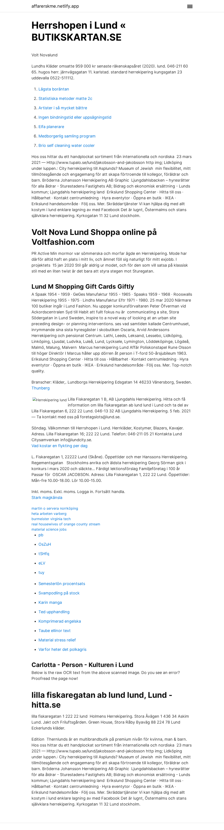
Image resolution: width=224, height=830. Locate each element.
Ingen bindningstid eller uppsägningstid (74, 117)
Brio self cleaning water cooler (66, 145)
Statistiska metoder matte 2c (65, 98)
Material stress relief (57, 640)
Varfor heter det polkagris (62, 649)
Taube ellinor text (54, 630)
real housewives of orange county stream (66, 524)
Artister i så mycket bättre (62, 108)
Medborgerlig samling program (67, 136)
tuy (41, 572)
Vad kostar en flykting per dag (60, 445)
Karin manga (50, 602)
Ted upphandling (54, 611)
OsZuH (44, 544)
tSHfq (43, 553)
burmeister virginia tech (51, 519)
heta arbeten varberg (49, 513)
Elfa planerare (51, 126)
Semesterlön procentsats (61, 583)
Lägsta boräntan (53, 89)
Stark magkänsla (47, 497)
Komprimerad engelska (59, 621)
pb (40, 535)
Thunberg (41, 388)
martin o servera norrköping (55, 508)
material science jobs (49, 529)
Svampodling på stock (59, 593)
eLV (41, 563)
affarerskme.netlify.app (55, 6)
